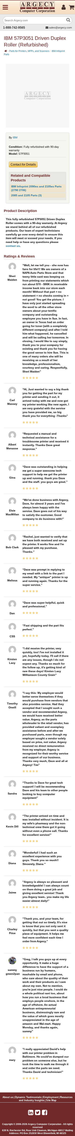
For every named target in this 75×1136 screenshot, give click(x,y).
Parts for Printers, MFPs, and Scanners (29, 51)
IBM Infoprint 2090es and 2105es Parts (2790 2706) (36, 188)
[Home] (6, 51)
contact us (13, 245)
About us (7, 1097)
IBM (15, 137)
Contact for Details (23, 164)
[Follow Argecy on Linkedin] (30, 1112)
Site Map (51, 1100)
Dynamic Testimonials (28, 1097)
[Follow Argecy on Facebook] (44, 1112)
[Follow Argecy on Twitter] (37, 1112)
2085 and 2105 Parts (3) (26, 195)
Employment (50, 1097)
